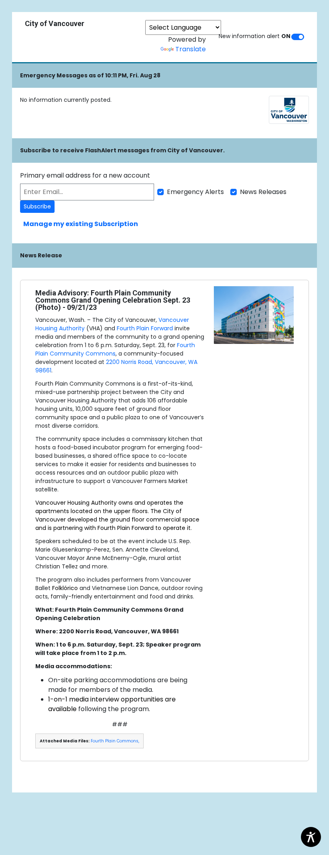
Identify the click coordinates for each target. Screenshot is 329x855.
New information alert (254, 36)
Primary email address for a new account (85, 175)
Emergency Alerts (195, 191)
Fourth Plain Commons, (115, 741)
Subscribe (37, 206)
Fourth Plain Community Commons (115, 349)
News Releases (263, 191)
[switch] (297, 37)
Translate (190, 49)
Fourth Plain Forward (145, 328)
